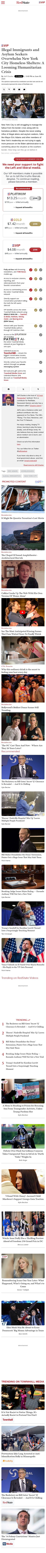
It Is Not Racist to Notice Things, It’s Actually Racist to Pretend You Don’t (19, 1414)
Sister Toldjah (23, 1290)
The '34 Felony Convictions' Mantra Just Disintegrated (20, 1538)
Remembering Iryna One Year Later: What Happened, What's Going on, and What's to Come (23, 1283)
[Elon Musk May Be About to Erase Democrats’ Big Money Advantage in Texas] (23, 1312)
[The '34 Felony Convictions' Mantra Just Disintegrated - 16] (23, 1521)
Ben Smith (23, 1334)
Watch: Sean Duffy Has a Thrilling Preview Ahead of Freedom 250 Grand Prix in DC (23, 1240)
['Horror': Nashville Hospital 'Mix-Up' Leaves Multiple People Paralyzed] (23, 804)
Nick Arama (6, 861)
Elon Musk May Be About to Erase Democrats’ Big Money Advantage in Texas (23, 1329)
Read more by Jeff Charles (34, 465)
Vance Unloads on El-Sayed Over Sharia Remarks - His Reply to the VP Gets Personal (23, 966)
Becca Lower (23, 1244)
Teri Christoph (7, 934)
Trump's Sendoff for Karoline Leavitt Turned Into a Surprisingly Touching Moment (21, 929)
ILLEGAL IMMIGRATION (12, 476)
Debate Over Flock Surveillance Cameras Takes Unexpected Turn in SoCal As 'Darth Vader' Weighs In (23, 1153)
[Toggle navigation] (3, 3)
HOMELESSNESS (27, 471)
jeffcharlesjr (23, 451)
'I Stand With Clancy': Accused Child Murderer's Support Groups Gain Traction (23, 1197)
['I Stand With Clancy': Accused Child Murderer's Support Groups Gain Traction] (23, 1181)
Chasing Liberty (35, 406)
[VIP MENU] (42, 3)
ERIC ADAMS (13, 471)
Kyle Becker (6, 787)
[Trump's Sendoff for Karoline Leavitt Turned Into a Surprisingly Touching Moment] (23, 913)
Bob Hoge (23, 1160)
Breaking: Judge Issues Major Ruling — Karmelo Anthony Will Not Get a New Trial (23, 892)
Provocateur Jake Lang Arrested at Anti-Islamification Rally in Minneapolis (20, 1455)
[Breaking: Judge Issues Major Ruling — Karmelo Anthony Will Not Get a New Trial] (23, 877)
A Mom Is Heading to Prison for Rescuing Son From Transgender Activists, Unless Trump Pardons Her (23, 1108)
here (18, 444)
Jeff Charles (8, 76)
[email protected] (30, 461)
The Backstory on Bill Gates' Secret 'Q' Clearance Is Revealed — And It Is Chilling (23, 782)
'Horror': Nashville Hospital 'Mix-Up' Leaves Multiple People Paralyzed (21, 819)
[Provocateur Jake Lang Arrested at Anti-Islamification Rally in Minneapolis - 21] (23, 1438)
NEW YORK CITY (30, 476)
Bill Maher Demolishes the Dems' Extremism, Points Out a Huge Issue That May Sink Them (22, 856)
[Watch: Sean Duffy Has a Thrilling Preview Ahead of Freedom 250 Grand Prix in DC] (23, 1223)
